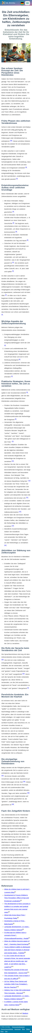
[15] (2, 659)
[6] (16, 231)
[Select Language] (22, 3)
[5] (13, 211)
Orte (6, 1031)
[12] (20, 511)
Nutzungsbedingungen (18, 1027)
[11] (13, 461)
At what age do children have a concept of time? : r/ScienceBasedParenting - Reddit (16, 935)
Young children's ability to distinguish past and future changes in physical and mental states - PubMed (17, 950)
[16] (11, 140)
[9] (27, 392)
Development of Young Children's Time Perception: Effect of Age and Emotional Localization (16, 898)
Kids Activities (10, 3)
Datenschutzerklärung (7, 1029)
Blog (23, 1029)
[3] (26, 167)
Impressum (17, 1029)
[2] (6, 295)
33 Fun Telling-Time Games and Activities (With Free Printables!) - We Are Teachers (16, 984)
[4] (28, 688)
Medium (25, 1013)
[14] (5, 545)
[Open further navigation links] (27, 3)
